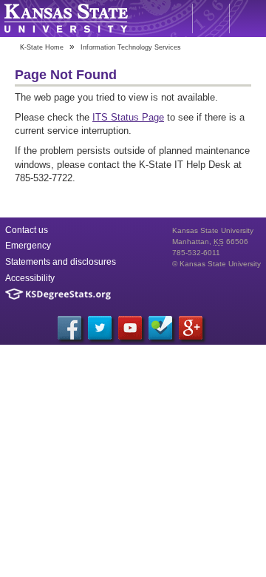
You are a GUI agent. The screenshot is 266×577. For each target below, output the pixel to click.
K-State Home (42, 47)
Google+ (190, 328)
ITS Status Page (128, 117)
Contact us (26, 230)
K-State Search (210, 18)
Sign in (247, 18)
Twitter (100, 328)
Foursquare (160, 328)
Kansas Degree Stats (58, 294)
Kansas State (66, 18)
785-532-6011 (196, 253)
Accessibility (30, 278)
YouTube (130, 328)
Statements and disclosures (60, 262)
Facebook (69, 328)
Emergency (28, 245)
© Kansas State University (216, 264)
